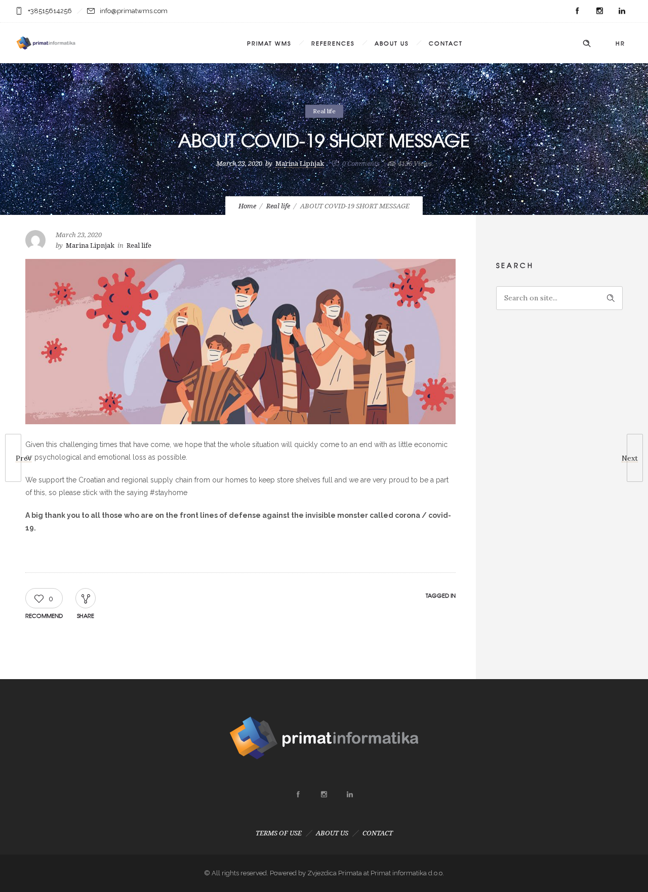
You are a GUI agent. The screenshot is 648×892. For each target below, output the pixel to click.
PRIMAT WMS (269, 43)
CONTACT (446, 43)
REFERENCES (332, 43)
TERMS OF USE (279, 833)
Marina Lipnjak (299, 163)
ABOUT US (392, 43)
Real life (278, 206)
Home (247, 206)
